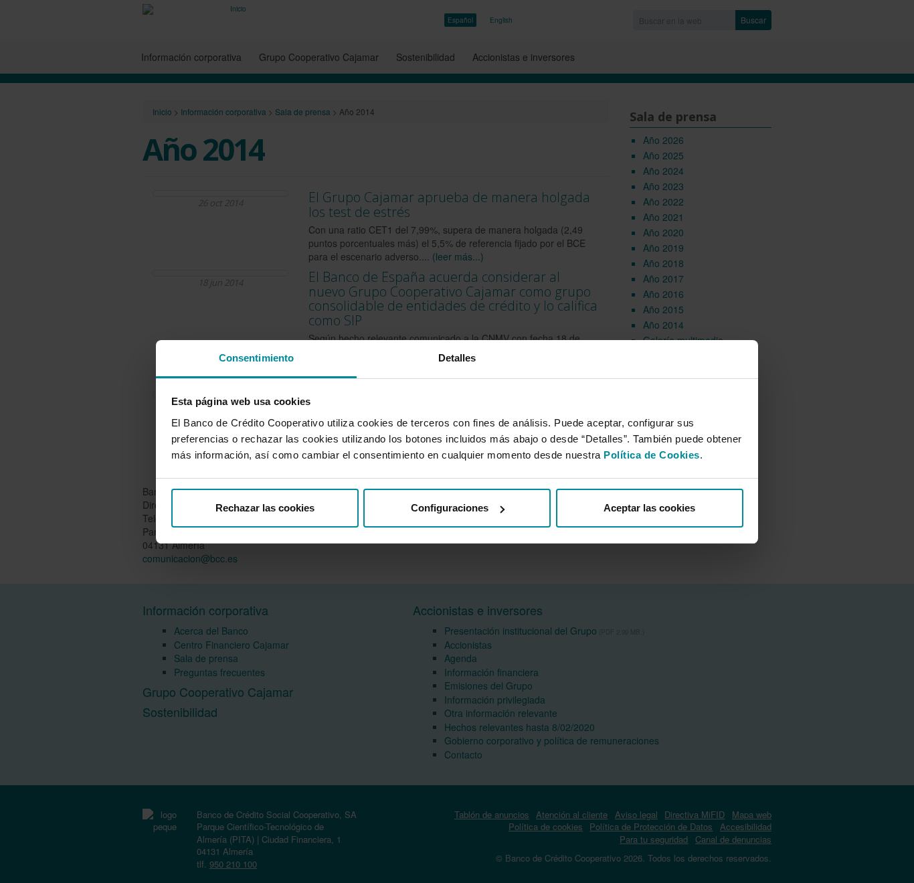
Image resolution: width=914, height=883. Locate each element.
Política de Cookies (652, 455)
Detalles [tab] (457, 358)
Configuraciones (449, 507)
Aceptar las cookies (649, 507)
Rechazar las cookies (264, 507)
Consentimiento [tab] (256, 358)
